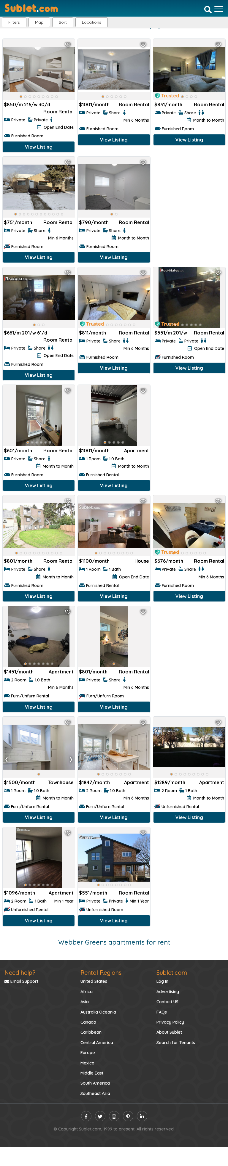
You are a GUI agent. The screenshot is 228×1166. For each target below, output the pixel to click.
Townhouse (61, 782)
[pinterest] (128, 1116)
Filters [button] (14, 22)
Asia (84, 1001)
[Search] (208, 9)
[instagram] (114, 1116)
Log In (162, 981)
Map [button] (39, 22)
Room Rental (58, 112)
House (141, 561)
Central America (96, 1042)
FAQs (161, 1012)
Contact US (167, 1001)
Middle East (91, 1073)
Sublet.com (171, 972)
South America (95, 1083)
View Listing (39, 147)
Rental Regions (100, 972)
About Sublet (169, 1032)
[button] (91, 22)
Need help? (19, 972)
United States (93, 981)
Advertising (167, 991)
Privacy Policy (170, 1022)
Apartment (136, 450)
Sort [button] (63, 22)
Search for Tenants (175, 1042)
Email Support (23, 981)
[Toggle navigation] (218, 9)
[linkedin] (142, 1116)
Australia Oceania (98, 1012)
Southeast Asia (95, 1093)
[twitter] (100, 1116)
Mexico (87, 1063)
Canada (88, 1022)
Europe (87, 1052)
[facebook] (86, 1116)
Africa (86, 991)
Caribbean (91, 1032)
